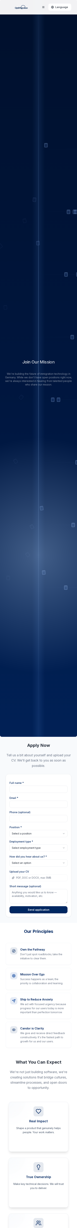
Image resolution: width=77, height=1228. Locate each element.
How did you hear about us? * (28, 856)
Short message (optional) (25, 886)
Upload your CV (19, 871)
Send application (38, 909)
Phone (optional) (19, 812)
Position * (15, 827)
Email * (13, 797)
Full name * (16, 782)
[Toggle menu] (43, 7)
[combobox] (38, 833)
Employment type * (21, 841)
